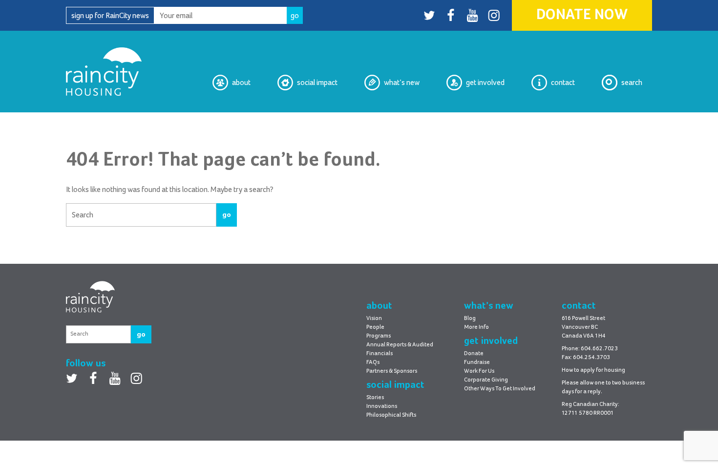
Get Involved (485, 82)
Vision (241, 120)
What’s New (402, 82)
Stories (375, 398)
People (375, 327)
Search (631, 82)
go (226, 214)
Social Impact (317, 82)
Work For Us (479, 371)
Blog (412, 120)
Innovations (381, 406)
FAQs (373, 362)
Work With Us (483, 120)
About (241, 82)
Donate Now (582, 15)
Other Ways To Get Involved (499, 389)
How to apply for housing (593, 370)
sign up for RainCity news (110, 16)
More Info (476, 327)
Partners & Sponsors (391, 371)
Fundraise (477, 362)
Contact (563, 82)
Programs (378, 336)
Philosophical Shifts (306, 120)
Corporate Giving (486, 380)
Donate (474, 354)
